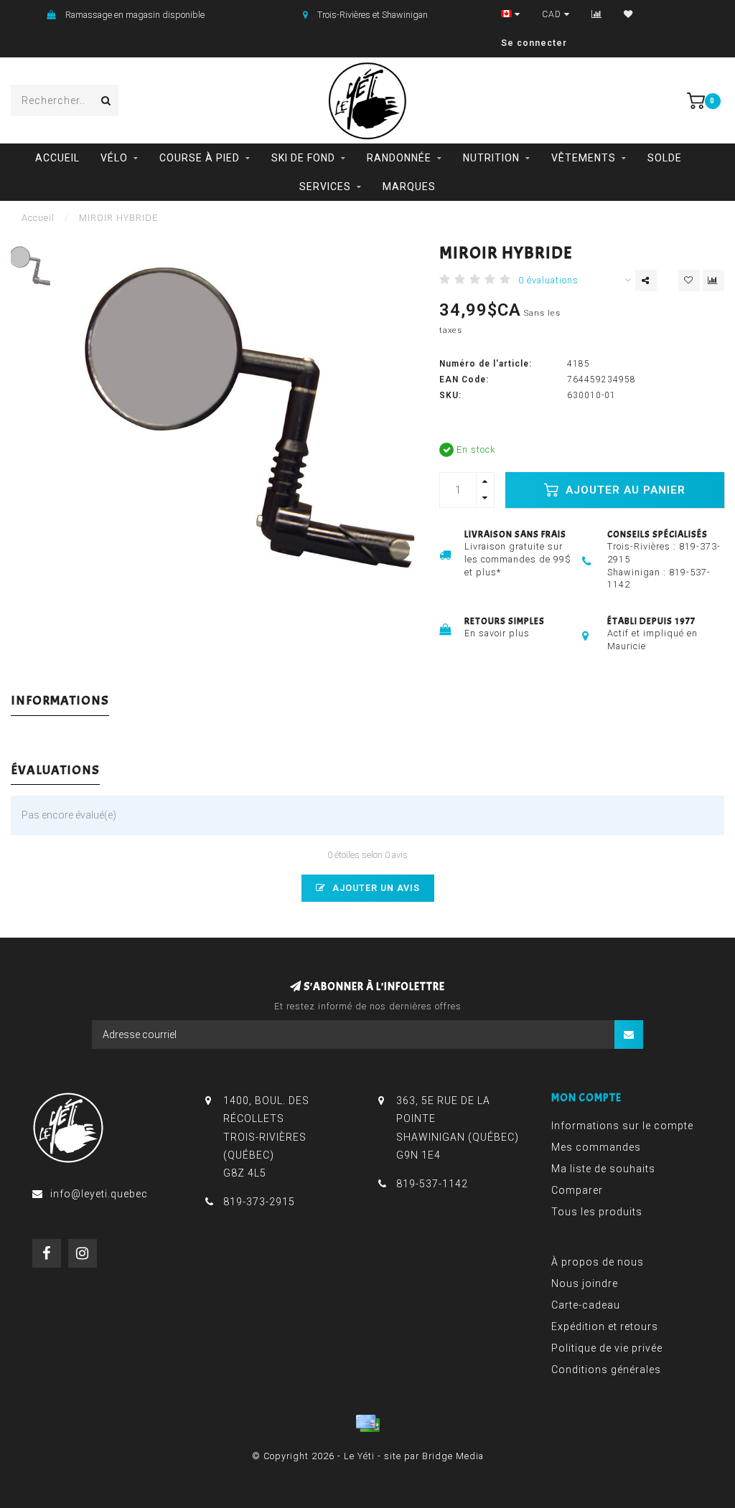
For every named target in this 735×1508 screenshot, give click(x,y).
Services (325, 186)
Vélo (114, 158)
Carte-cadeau (585, 1305)
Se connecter (534, 43)
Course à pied (199, 158)
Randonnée (399, 158)
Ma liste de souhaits (603, 1168)
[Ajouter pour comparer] (713, 280)
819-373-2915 (259, 1201)
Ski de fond (303, 158)
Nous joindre (584, 1283)
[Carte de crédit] (367, 1423)
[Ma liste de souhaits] (628, 14)
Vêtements (583, 158)
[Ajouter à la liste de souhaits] (689, 280)
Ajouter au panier (623, 490)
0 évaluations (548, 280)
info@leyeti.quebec (99, 1194)
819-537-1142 (432, 1183)
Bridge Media (453, 1456)
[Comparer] (596, 14)
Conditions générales (606, 1369)
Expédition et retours (604, 1326)
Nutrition (491, 158)
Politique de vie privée (607, 1348)
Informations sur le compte (622, 1125)
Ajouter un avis (374, 887)
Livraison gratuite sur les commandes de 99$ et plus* (517, 559)
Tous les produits (596, 1211)
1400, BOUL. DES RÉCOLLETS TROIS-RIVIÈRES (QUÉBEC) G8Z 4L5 (266, 1137)
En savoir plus (497, 633)
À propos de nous (597, 1262)
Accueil (57, 158)
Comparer (577, 1190)
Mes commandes (596, 1147)
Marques (409, 186)
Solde (664, 158)
